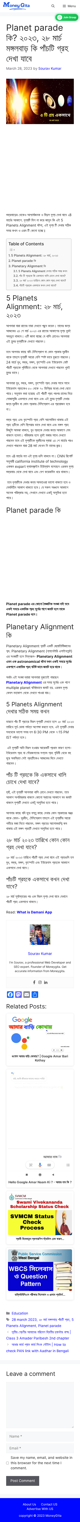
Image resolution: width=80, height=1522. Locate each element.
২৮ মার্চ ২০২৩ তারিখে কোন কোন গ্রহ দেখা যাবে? (42, 280)
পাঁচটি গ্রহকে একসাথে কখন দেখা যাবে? (38, 285)
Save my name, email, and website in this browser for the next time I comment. (41, 1463)
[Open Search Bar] (53, 6)
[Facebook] (34, 982)
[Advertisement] (40, 171)
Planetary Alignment (24, 682)
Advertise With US (40, 1509)
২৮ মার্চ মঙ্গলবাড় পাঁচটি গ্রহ (54, 1320)
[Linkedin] (46, 982)
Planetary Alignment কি (29, 266)
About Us (29, 1504)
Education (20, 1313)
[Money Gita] (16, 6)
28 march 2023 (24, 1320)
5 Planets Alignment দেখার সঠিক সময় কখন (42, 271)
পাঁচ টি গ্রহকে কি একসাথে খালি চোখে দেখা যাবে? (42, 275)
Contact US (49, 1504)
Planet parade (49, 1326)
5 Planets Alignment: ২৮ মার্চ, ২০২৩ (34, 255)
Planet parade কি (24, 261)
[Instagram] (40, 982)
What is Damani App (34, 912)
